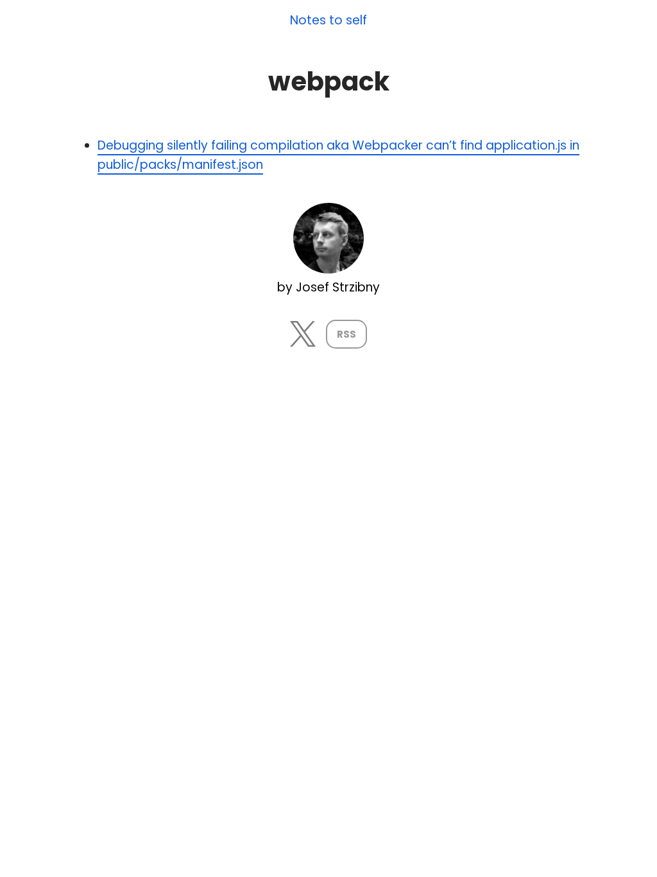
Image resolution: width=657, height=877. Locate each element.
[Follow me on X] (303, 342)
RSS (346, 334)
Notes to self (328, 21)
